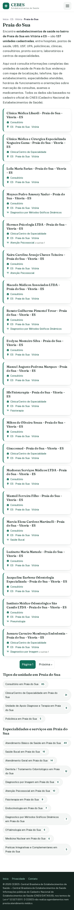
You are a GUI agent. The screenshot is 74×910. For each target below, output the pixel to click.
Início (6, 19)
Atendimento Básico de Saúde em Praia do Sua (36, 743)
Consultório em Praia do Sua (24, 684)
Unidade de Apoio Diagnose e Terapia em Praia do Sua (36, 707)
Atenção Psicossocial (22, 242)
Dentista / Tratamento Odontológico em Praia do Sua (36, 771)
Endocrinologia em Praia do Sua (26, 808)
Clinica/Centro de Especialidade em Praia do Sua (36, 695)
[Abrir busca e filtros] (67, 6)
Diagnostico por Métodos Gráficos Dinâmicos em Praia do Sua (36, 819)
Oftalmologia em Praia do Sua (25, 829)
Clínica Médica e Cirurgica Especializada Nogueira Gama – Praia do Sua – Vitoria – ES (36, 143)
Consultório (16, 122)
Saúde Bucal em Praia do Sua (25, 751)
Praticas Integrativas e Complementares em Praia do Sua (36, 849)
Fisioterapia (17, 410)
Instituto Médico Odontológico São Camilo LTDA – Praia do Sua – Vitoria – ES (37, 605)
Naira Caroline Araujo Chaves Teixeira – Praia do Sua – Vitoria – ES (36, 257)
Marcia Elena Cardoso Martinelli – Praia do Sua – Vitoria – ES (36, 523)
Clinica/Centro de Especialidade (28, 151)
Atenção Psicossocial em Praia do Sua (30, 790)
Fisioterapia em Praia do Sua (24, 799)
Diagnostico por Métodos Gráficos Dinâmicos (36, 212)
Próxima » (45, 664)
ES (11, 19)
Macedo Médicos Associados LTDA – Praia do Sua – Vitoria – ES (33, 287)
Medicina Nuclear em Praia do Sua (27, 838)
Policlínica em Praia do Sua (23, 718)
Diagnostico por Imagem (24, 651)
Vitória (18, 19)
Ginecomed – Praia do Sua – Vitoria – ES (35, 448)
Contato (33, 878)
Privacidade (18, 878)
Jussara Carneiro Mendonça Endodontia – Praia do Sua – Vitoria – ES (37, 635)
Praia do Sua (22, 126)
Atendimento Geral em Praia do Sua (29, 760)
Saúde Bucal (17, 539)
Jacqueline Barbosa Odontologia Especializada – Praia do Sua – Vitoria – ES (37, 579)
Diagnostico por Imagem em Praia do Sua (32, 782)
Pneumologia (17, 621)
